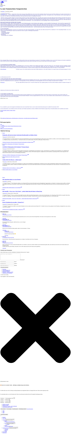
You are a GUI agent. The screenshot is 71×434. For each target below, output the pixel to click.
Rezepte (8, 424)
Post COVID (4, 431)
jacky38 (5, 193)
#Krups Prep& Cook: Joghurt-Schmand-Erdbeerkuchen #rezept (10, 125)
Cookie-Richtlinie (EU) (6, 270)
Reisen (6, 430)
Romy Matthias (5, 225)
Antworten (4, 218)
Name (15, 261)
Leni (3, 236)
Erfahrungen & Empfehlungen (10, 421)
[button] (35, 328)
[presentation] (36, 156)
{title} (3, 410)
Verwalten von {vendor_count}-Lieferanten (9, 406)
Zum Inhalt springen (3, 0)
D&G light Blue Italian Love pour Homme (11, 179)
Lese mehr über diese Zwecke (7, 407)
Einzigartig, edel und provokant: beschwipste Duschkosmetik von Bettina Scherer (19, 135)
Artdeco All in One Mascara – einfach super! (11, 159)
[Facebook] (2, 2)
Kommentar (22, 259)
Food (5, 423)
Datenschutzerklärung (6, 271)
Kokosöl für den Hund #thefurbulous (6, 128)
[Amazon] (3, 2)
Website (15, 265)
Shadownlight (4, 219)
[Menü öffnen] (1, 4)
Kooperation (4, 432)
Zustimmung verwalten (4, 414)
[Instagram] (1, 2)
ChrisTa (3, 11)
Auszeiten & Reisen (5, 427)
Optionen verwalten (5, 404)
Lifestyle (3, 419)
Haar (3, 241)
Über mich (4, 418)
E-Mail (15, 263)
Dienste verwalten (5, 405)
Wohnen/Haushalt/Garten (9, 426)
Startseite (3, 417)
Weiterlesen (17, 142)
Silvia (3, 213)
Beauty (1, 6)
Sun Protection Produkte (41, 61)
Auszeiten (6, 429)
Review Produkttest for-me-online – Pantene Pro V (13, 202)
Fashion (6, 425)
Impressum (4, 269)
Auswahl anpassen (30, 408)
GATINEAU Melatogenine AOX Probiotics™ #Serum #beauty (15, 147)
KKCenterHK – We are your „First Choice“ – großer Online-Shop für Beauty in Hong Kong (22, 191)
